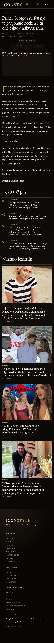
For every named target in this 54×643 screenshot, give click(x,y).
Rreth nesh (10, 592)
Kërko (9, 572)
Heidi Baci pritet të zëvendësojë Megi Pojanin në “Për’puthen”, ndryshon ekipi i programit (20, 429)
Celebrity (11, 538)
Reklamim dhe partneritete (16, 606)
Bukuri (9, 545)
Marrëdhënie (12, 555)
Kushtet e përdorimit (13, 602)
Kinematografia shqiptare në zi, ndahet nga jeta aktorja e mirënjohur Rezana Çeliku (27, 217)
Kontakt (9, 596)
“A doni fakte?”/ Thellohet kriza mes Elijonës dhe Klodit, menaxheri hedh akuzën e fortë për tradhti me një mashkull (26, 372)
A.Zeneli (6, 33)
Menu (47, 4)
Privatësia (9, 599)
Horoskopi (11, 558)
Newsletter (10, 609)
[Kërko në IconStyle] (38, 4)
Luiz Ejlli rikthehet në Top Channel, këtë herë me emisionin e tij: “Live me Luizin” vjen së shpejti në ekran (24, 205)
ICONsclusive (12, 562)
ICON (15, 4)
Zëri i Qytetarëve (14, 579)
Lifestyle (10, 548)
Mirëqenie (11, 552)
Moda (8, 542)
